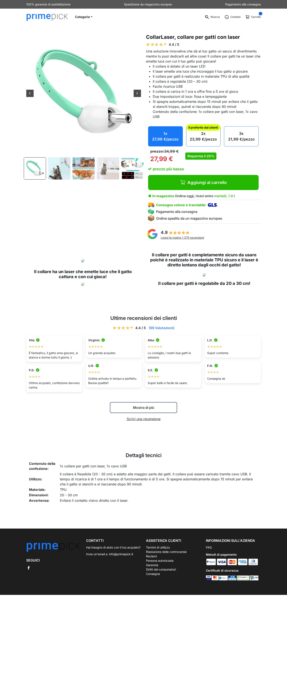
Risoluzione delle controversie (166, 552)
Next (137, 94)
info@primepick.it (121, 554)
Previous (30, 94)
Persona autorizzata (160, 560)
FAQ (209, 547)
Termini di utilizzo (158, 547)
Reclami (151, 556)
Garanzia (152, 565)
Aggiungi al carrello (207, 182)
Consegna (153, 574)
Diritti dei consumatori (161, 569)
